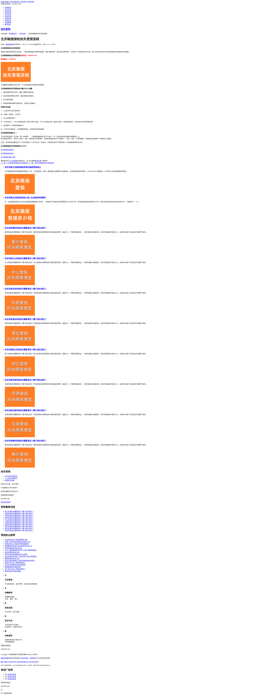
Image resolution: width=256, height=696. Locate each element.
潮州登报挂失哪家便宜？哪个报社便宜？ (29, 228)
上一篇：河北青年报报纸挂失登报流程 (14, 163)
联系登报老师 (5, 502)
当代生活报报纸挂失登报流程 (15, 565)
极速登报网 (10, 44)
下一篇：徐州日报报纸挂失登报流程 (41, 163)
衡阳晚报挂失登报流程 (13, 567)
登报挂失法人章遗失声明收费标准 (17, 544)
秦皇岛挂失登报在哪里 (13, 571)
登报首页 (8, 7)
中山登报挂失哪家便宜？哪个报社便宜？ (29, 258)
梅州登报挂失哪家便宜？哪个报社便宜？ (29, 441)
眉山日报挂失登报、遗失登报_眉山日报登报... (21, 556)
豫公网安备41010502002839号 (28, 662)
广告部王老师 (11, 677)
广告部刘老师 (11, 674)
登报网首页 (13, 33)
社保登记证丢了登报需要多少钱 (16, 539)
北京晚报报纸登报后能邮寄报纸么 (26, 167)
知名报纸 (8, 16)
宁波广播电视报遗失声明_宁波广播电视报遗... (21, 550)
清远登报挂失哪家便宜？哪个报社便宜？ (29, 319)
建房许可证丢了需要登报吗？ (15, 563)
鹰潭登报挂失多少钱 (12, 558)
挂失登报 (8, 9)
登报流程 (8, 18)
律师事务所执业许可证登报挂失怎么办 (18, 546)
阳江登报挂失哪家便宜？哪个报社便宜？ (29, 349)
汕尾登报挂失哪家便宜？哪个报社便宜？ (29, 410)
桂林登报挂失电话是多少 (13, 548)
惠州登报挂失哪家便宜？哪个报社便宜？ (19, 528)
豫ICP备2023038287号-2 (9, 662)
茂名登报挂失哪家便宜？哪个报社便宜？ (19, 530)
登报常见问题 (9, 480)
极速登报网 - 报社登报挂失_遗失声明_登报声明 (17, 2)
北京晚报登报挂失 (7, 153)
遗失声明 (8, 14)
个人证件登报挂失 (11, 478)
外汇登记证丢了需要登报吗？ (15, 569)
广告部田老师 (11, 679)
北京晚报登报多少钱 (8, 157)
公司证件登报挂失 (11, 476)
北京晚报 (13, 161)
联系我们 (8, 24)
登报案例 (8, 22)
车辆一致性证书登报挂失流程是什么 (17, 542)
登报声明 (8, 12)
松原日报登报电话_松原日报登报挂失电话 (19, 560)
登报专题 (8, 20)
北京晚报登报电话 (7, 150)
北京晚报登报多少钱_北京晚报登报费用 (29, 197)
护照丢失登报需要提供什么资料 (16, 554)
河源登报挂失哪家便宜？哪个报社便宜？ (29, 380)
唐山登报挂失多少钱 (12, 552)
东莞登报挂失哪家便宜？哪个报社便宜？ (29, 289)
